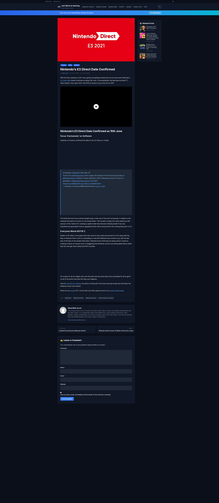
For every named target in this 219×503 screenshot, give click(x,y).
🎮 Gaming (57, 1)
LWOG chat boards (117, 291)
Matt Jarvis (65, 73)
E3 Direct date (65, 80)
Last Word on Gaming (73, 283)
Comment (63, 348)
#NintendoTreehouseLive (81, 181)
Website (63, 384)
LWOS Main (48, 1)
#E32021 (76, 173)
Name (62, 367)
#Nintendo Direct (78, 298)
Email (62, 376)
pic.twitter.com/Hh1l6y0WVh (91, 183)
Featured (63, 65)
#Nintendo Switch (91, 298)
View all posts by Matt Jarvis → (77, 320)
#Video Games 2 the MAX (106, 298)
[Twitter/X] (173, 1)
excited (72, 291)
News (70, 65)
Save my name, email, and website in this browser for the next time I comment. (85, 395)
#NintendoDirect (78, 175)
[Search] (160, 7)
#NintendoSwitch (69, 178)
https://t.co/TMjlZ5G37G (71, 183)
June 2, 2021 (100, 186)
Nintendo (76, 65)
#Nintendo (68, 298)
